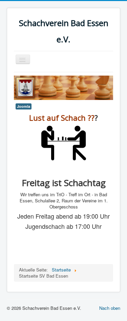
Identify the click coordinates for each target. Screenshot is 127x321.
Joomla (23, 106)
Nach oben (109, 308)
